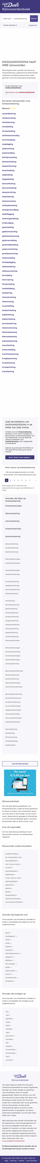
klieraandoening (12, 513)
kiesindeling (10, 733)
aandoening (10, 601)
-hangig (8, 1029)
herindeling (7, 275)
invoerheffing (8, 306)
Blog (6, 1161)
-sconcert (9, 1060)
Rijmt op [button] (7, 19)
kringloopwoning (9, 358)
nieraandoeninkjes (12, 714)
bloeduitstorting (9, 166)
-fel (6, 1012)
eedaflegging (8, 214)
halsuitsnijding (8, 258)
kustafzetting (8, 371)
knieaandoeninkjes (12, 563)
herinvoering (7, 280)
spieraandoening (12, 536)
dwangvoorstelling (10, 210)
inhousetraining (9, 297)
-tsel (7, 1015)
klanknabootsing (9, 332)
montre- (8, 974)
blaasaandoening (12, 675)
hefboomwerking (9, 271)
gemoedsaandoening (13, 694)
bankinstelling (8, 153)
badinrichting (8, 148)
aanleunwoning (9, 118)
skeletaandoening (12, 574)
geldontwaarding (9, 231)
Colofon (21, 1161)
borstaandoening (12, 679)
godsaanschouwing (10, 236)
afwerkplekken (11, 861)
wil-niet (8, 868)
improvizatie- (10, 971)
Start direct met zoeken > (20, 457)
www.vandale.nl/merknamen (13, 1141)
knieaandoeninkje (13, 528)
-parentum (9, 1036)
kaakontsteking (9, 310)
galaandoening (11, 609)
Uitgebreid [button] (32, 25)
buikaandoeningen (12, 648)
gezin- (7, 933)
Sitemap (13, 1161)
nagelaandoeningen (13, 710)
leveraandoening (12, 581)
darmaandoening (12, 605)
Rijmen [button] (34, 18)
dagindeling (7, 175)
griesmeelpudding (10, 245)
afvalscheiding (8, 131)
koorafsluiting (8, 345)
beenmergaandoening (14, 671)
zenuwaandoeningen (13, 718)
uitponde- (9, 950)
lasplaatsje (9, 874)
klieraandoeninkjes (12, 683)
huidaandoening (11, 548)
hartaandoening (11, 613)
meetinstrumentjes (12, 899)
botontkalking (8, 170)
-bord (7, 1025)
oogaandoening (11, 632)
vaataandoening (12, 637)
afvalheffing (7, 126)
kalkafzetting (8, 315)
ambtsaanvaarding (10, 135)
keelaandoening (11, 552)
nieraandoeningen (12, 570)
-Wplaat (8, 1046)
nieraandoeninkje (12, 664)
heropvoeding (8, 284)
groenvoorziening (9, 249)
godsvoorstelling (9, 240)
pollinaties (9, 885)
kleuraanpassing (9, 336)
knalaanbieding (11, 741)
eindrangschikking (10, 218)
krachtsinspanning (10, 354)
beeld (7, 892)
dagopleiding (8, 179)
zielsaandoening (11, 593)
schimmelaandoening (13, 687)
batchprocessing (9, 157)
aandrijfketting (9, 113)
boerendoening (11, 729)
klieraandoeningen (12, 559)
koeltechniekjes (11, 854)
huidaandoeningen (12, 656)
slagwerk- (9, 957)
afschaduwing (8, 122)
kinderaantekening (12, 702)
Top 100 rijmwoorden (20, 764)
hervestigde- (10, 964)
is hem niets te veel (12, 878)
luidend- (8, 947)
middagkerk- (10, 936)
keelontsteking (8, 319)
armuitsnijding (8, 140)
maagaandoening (12, 625)
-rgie (7, 1032)
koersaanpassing (9, 341)
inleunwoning (8, 301)
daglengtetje (10, 895)
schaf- (7, 940)
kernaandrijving (9, 323)
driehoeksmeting (9, 205)
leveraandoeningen (13, 706)
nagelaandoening (12, 586)
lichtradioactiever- (12, 953)
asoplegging (7, 144)
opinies (8, 888)
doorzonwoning (9, 201)
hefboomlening (8, 266)
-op (6, 1043)
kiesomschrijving (9, 328)
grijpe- (7, 967)
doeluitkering (8, 196)
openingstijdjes (11, 881)
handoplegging (8, 262)
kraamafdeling (8, 349)
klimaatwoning (11, 737)
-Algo (7, 1022)
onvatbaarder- (11, 978)
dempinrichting (9, 192)
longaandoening (11, 621)
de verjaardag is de (13, 857)
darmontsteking (9, 188)
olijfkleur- (9, 960)
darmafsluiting (8, 183)
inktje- (7, 943)
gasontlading (8, 227)
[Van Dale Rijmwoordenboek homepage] (11, 5)
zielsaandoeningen (12, 722)
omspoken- (9, 981)
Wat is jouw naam (12, 864)
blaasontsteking (9, 161)
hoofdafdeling (8, 288)
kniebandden (10, 745)
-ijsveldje (8, 1039)
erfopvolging (7, 223)
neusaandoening (11, 629)
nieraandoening (12, 521)
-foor (7, 1056)
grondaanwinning (10, 253)
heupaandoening (12, 617)
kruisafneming (8, 363)
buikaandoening (11, 544)
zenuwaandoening (12, 589)
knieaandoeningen (13, 506)
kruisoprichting (8, 367)
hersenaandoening (12, 652)
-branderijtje (10, 1050)
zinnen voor (22, 92)
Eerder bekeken (9, 25)
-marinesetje (10, 1053)
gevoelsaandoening (13, 698)
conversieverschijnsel (13, 902)
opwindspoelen (11, 871)
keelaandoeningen (12, 660)
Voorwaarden (31, 1161)
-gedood (8, 1019)
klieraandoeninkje (12, 640)
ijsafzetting (7, 293)
